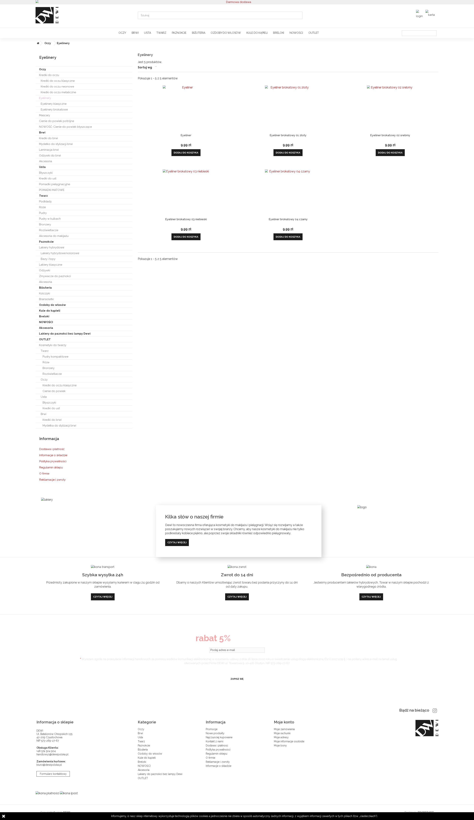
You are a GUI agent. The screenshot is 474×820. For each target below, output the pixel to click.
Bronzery (45, 224)
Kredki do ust (47, 178)
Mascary (44, 115)
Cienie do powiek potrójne (56, 121)
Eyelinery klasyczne (53, 103)
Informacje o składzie (53, 455)
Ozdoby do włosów (226, 32)
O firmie (44, 473)
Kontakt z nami (214, 741)
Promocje (211, 729)
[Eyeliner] (186, 108)
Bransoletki (46, 299)
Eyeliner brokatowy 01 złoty (288, 135)
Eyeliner (186, 135)
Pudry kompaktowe (55, 356)
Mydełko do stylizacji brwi (56, 144)
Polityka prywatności (52, 461)
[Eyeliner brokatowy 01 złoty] (288, 108)
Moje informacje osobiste (289, 741)
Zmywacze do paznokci (55, 276)
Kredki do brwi (48, 138)
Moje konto (284, 722)
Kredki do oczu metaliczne (58, 92)
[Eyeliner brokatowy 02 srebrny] (390, 108)
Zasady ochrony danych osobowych (237, 669)
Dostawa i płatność (51, 449)
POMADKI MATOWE (51, 190)
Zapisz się (237, 678)
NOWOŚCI (296, 32)
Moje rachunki (282, 733)
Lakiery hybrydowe (51, 247)
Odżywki (44, 270)
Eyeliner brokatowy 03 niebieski (186, 219)
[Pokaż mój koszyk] (431, 13)
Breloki (278, 32)
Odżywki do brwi (50, 155)
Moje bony (280, 745)
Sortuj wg (145, 67)
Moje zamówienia (284, 729)
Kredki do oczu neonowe (57, 86)
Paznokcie (179, 32)
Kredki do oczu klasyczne (58, 80)
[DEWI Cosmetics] (84, 15)
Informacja (49, 439)
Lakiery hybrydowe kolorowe (60, 253)
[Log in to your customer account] (420, 15)
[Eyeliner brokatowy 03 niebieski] (186, 192)
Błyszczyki (46, 172)
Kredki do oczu (49, 75)
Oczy (122, 32)
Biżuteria (198, 32)
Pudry (43, 213)
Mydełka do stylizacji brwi (59, 425)
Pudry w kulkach (50, 218)
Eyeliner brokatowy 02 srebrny (390, 135)
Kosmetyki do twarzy (52, 345)
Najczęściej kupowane (219, 737)
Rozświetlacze (48, 230)
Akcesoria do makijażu (54, 236)
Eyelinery (45, 98)
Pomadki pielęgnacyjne (54, 184)
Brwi (135, 32)
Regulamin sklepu (51, 467)
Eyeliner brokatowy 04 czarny (288, 219)
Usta (147, 32)
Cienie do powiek (54, 391)
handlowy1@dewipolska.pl (52, 754)
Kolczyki (44, 293)
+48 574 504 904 (46, 751)
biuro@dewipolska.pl (49, 764)
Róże (42, 207)
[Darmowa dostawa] (237, 2)
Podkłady (45, 201)
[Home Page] (37, 43)
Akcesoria (45, 161)
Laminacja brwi (49, 149)
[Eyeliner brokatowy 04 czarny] (288, 192)
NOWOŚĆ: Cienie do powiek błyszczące (65, 126)
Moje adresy (281, 737)
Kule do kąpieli (257, 32)
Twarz (161, 32)
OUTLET (313, 32)
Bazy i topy (48, 259)
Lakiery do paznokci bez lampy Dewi (65, 333)
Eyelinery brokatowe (54, 109)
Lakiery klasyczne (50, 264)
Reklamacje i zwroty (52, 479)
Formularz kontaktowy (53, 773)
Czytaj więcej (177, 542)
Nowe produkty (215, 733)
